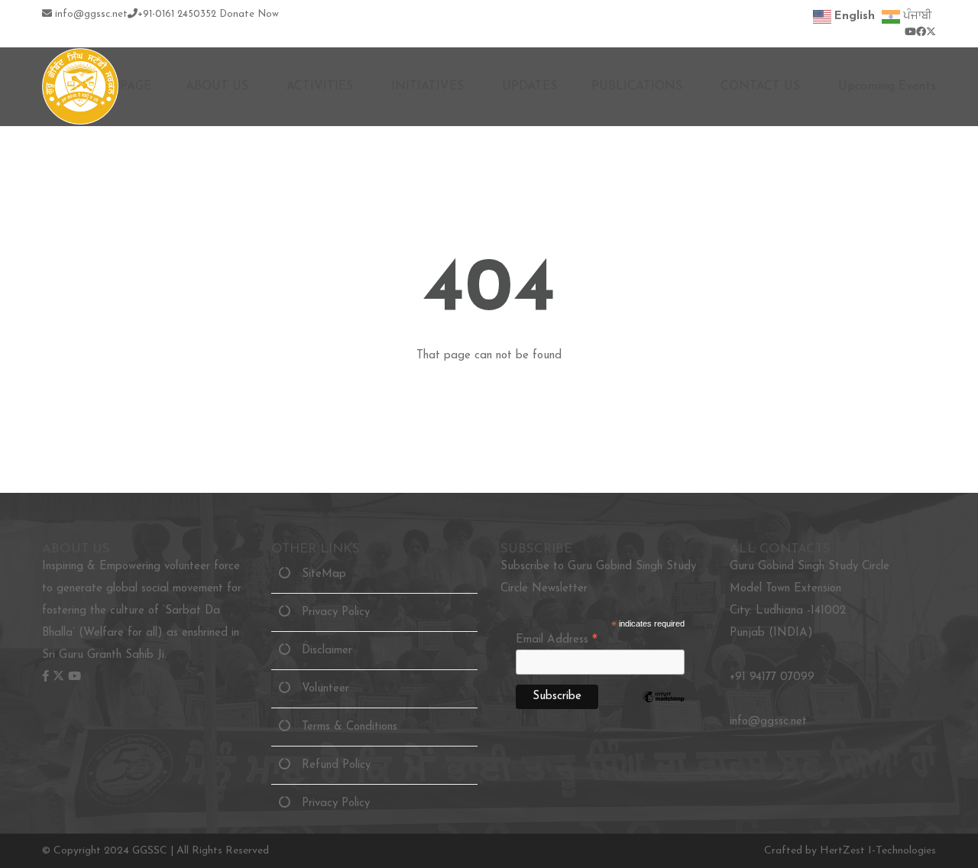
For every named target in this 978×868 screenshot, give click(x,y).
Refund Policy (330, 765)
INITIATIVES (427, 86)
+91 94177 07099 (772, 677)
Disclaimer (321, 650)
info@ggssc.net (90, 14)
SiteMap (318, 574)
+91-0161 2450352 (177, 14)
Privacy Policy (330, 612)
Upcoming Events (887, 86)
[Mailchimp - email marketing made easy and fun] (664, 711)
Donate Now (249, 14)
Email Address (556, 640)
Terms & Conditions (343, 727)
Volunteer (319, 689)
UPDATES (529, 86)
